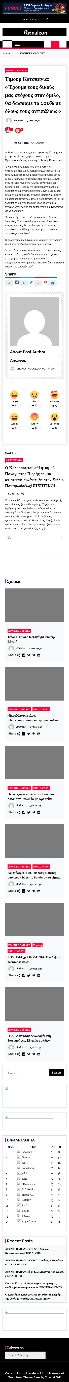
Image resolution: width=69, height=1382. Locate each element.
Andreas (18, 360)
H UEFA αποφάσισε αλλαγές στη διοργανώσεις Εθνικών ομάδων (29, 1038)
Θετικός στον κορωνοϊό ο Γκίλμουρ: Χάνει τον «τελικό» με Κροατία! (32, 796)
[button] (47, 44)
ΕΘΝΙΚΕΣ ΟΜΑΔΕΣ (16, 70)
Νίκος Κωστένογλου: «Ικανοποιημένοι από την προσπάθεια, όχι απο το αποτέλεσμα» (34, 718)
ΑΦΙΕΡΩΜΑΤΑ (14, 460)
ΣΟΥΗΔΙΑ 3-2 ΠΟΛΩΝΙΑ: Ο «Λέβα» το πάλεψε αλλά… (34, 959)
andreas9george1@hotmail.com (36, 368)
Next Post (11, 453)
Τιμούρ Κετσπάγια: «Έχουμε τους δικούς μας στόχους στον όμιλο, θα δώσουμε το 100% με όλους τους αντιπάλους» (33, 95)
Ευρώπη (37, 945)
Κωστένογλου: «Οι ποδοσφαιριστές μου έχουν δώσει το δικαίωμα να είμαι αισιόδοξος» (33, 875)
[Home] (7, 44)
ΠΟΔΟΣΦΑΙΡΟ (41, 709)
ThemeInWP (53, 1377)
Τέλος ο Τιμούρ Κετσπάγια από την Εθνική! (31, 639)
